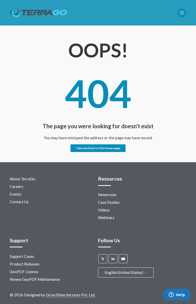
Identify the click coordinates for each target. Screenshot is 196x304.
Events (15, 194)
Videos (104, 210)
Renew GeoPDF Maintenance (35, 279)
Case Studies (109, 202)
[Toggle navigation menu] (181, 12)
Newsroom (107, 194)
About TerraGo (22, 178)
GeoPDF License (24, 271)
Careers (16, 186)
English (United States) (124, 272)
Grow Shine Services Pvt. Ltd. (70, 295)
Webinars (106, 217)
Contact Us (19, 201)
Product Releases (25, 264)
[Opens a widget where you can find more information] (177, 295)
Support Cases (22, 256)
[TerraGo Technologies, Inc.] (38, 12)
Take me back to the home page (98, 148)
